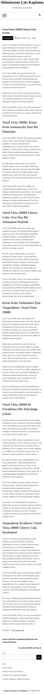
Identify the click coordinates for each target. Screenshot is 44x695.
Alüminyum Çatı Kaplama (22, 2)
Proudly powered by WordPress (16, 691)
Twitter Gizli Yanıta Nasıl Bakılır (14, 675)
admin (34, 38)
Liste (4, 664)
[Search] (40, 15)
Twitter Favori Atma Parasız (12, 671)
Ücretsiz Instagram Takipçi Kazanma (16, 679)
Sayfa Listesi (7, 668)
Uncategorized (8, 38)
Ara (3, 653)
